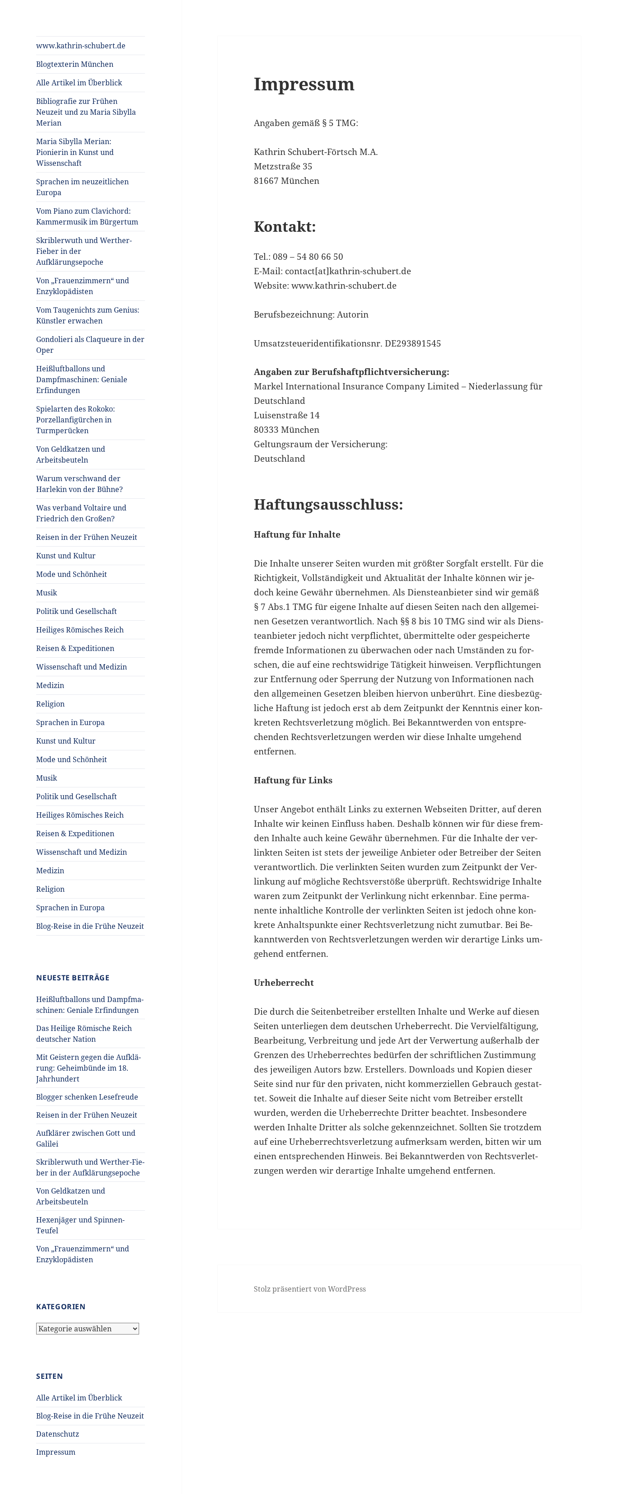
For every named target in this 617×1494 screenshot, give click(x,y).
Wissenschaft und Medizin (81, 667)
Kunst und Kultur (66, 556)
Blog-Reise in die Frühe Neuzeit (90, 926)
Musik (46, 593)
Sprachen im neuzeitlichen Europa (82, 187)
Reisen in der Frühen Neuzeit (86, 537)
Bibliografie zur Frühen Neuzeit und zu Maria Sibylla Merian (86, 112)
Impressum (55, 1452)
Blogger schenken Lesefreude (87, 1097)
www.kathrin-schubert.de (81, 46)
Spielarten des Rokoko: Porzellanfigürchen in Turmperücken (75, 420)
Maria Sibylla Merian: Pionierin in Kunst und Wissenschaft (75, 152)
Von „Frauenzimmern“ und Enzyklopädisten (82, 286)
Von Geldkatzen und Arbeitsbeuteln (70, 454)
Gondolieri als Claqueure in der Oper (90, 344)
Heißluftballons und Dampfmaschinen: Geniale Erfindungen (81, 379)
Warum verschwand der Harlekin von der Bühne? (79, 483)
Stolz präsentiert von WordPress (310, 1289)
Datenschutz (57, 1434)
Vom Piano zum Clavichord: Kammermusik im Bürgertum (87, 216)
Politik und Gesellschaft (76, 611)
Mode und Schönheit (71, 574)
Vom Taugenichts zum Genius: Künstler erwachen (88, 315)
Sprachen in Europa (70, 722)
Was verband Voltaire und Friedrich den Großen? (81, 513)
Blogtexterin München (74, 64)
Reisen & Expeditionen (75, 648)
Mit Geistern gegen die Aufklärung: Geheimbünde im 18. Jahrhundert (88, 1068)
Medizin (50, 685)
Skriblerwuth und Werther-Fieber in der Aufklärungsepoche (84, 251)
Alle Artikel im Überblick (79, 83)
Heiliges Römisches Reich (80, 630)
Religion (50, 704)
